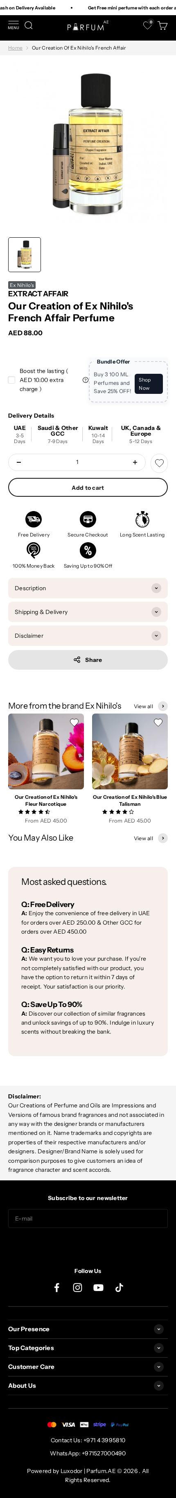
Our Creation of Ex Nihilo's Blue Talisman (130, 800)
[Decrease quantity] (19, 462)
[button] (35, 811)
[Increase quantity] (135, 462)
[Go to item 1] (24, 254)
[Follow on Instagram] (77, 1287)
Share (93, 660)
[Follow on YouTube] (98, 1287)
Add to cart (88, 487)
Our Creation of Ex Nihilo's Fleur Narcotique (46, 800)
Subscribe (88, 1244)
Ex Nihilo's (22, 285)
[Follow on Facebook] (56, 1287)
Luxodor (72, 1471)
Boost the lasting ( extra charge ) (44, 380)
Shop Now (145, 384)
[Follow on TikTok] (119, 1287)
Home (15, 48)
